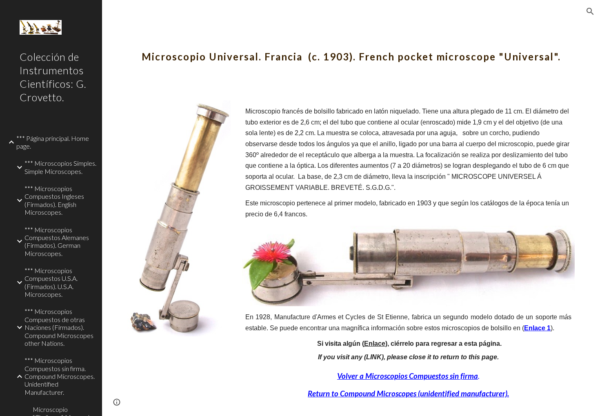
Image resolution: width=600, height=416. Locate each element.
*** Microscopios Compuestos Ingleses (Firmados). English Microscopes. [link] (54, 200)
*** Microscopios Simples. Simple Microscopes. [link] (60, 167)
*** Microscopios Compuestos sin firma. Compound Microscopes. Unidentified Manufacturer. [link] (59, 376)
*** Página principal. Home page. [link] (52, 142)
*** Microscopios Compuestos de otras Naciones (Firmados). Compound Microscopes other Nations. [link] (58, 327)
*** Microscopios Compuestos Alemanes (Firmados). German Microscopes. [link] (56, 241)
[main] (351, 51)
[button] (590, 11)
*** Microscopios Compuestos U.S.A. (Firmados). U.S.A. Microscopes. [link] (51, 282)
